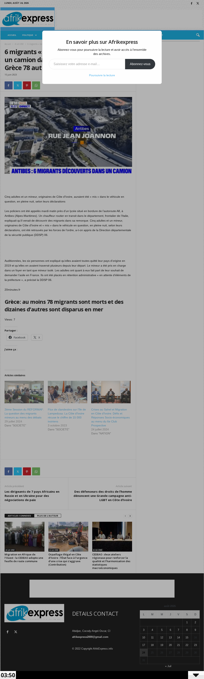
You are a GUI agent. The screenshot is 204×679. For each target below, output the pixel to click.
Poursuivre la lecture (102, 75)
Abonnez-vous (140, 64)
